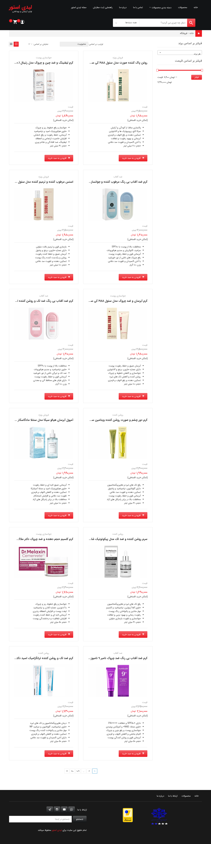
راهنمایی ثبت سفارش (103, 7)
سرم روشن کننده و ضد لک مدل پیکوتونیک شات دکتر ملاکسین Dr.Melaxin (100, 539)
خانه (196, 7)
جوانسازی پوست (44, 57)
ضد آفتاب (117, 177)
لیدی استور (57, 830)
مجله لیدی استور (78, 7)
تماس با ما (138, 7)
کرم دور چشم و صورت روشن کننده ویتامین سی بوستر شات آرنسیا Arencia (100, 420)
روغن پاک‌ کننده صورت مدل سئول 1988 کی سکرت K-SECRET (109, 62)
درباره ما (123, 7)
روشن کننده (118, 415)
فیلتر (197, 77)
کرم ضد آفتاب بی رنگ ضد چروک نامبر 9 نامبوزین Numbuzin (109, 658)
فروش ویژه (118, 57)
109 (78, 771)
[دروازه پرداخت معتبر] (128, 815)
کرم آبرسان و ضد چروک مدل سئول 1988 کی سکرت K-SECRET (109, 301)
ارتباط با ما (173, 796)
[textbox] (180, 53)
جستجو (79, 819)
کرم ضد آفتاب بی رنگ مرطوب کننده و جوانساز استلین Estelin (108, 182)
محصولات (182, 7)
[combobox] (179, 52)
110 (72, 771)
